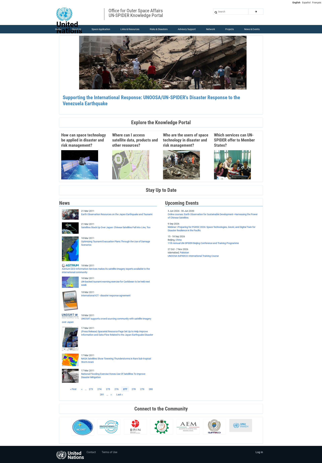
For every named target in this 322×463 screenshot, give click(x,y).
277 (125, 389)
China (179, 239)
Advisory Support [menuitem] (187, 29)
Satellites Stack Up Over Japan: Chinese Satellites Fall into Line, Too (115, 227)
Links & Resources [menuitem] (129, 29)
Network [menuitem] (210, 29)
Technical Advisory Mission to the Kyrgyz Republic (114, 97)
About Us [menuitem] (76, 29)
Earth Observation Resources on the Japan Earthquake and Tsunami (116, 214)
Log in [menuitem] (259, 452)
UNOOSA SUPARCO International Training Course (193, 256)
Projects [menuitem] (229, 29)
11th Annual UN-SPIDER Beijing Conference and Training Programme (203, 243)
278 (134, 389)
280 (151, 389)
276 (117, 389)
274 (100, 389)
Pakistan (184, 252)
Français (316, 2)
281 (102, 394)
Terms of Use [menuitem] (109, 452)
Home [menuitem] (58, 29)
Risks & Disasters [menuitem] (159, 29)
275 (108, 389)
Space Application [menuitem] (101, 29)
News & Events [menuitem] (252, 29)
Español (306, 2)
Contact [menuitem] (91, 452)
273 (91, 389)
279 (143, 389)
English (296, 2)
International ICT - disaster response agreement (105, 295)
